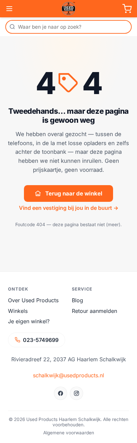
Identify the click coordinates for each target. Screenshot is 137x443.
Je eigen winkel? (29, 321)
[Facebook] (60, 393)
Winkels (18, 311)
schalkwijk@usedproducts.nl (68, 375)
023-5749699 (41, 340)
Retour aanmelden (94, 311)
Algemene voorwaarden (68, 432)
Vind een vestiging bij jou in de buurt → (68, 207)
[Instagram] (76, 393)
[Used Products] (68, 9)
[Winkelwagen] (127, 8)
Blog (77, 300)
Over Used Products (33, 300)
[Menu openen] (9, 9)
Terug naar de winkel (73, 193)
